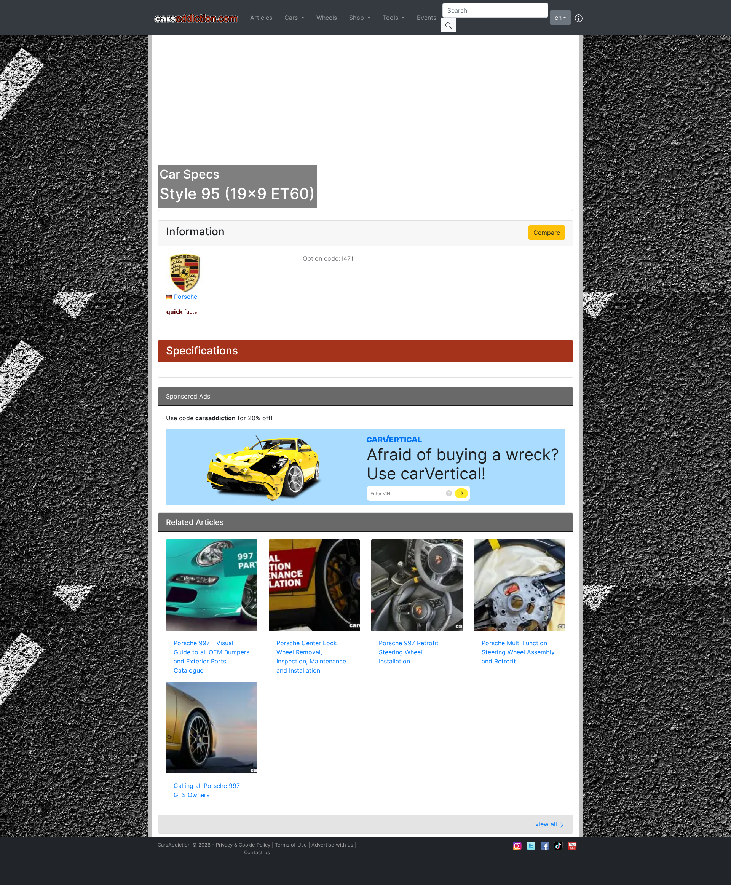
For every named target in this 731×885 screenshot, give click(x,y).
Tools (391, 17)
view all (547, 824)
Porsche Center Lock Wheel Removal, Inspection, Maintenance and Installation (311, 656)
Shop (357, 17)
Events (426, 17)
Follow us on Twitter (531, 845)
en (558, 17)
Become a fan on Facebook (544, 845)
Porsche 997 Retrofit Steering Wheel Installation (409, 652)
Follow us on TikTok (558, 845)
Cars (292, 17)
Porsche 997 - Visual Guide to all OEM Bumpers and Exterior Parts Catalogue (211, 656)
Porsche (185, 296)
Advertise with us (332, 845)
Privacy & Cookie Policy (243, 845)
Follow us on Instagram (517, 845)
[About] (579, 17)
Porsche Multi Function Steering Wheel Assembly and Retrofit (518, 652)
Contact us (257, 852)
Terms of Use (291, 845)
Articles (261, 17)
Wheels (326, 17)
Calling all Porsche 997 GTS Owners (207, 790)
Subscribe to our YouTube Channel (572, 845)
